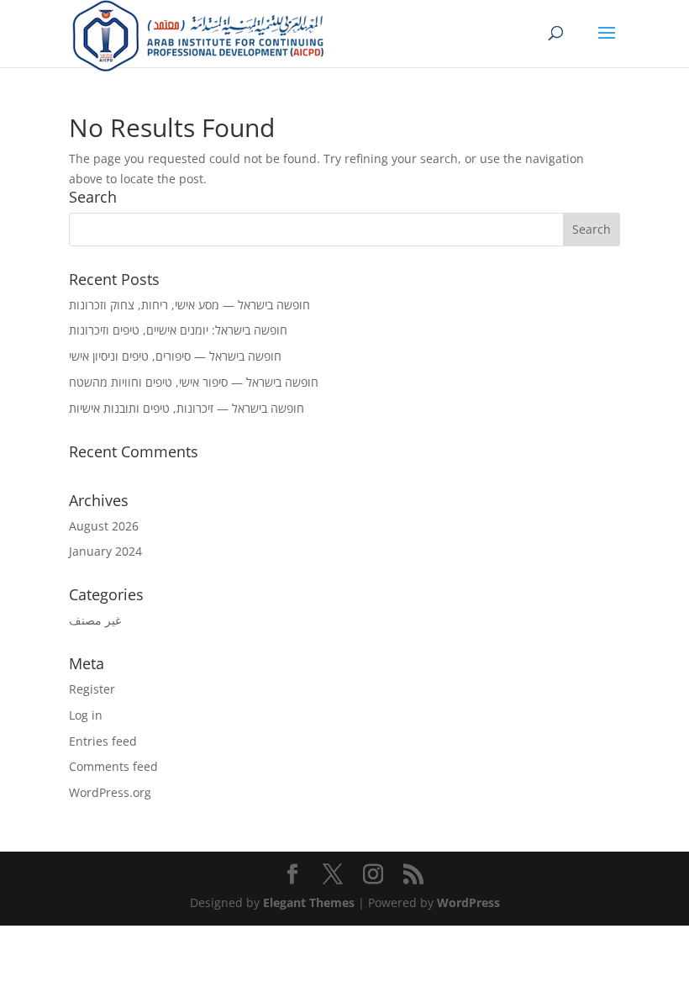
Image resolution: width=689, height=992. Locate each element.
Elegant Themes (309, 902)
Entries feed (103, 741)
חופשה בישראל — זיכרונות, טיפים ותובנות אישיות (186, 408)
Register (92, 689)
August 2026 (104, 526)
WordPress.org (110, 792)
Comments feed (113, 766)
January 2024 (105, 551)
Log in (86, 715)
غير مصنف (95, 620)
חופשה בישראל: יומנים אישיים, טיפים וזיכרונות (178, 330)
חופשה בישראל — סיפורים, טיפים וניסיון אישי (175, 356)
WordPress (468, 902)
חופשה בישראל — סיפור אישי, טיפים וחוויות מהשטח (193, 382)
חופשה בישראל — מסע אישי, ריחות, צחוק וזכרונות (189, 305)
